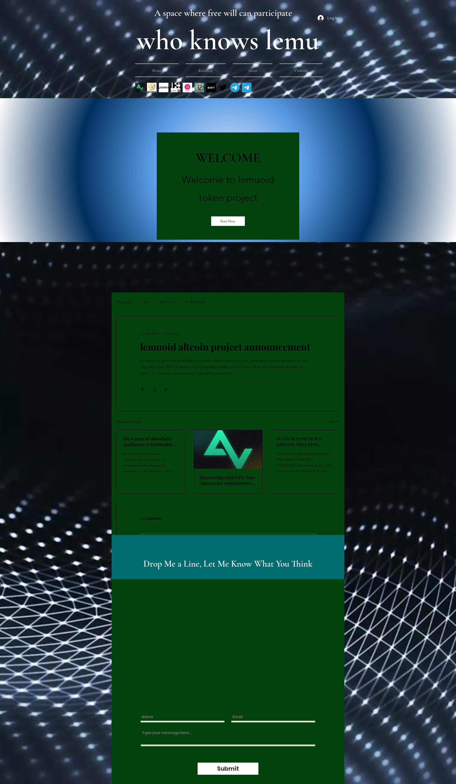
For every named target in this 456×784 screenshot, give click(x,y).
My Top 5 (167, 302)
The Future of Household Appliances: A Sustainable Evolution (147, 441)
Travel (145, 302)
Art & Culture (195, 302)
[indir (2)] (187, 87)
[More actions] (313, 333)
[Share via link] (165, 389)
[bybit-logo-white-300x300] (211, 87)
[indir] (152, 87)
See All (334, 421)
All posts (123, 302)
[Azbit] (140, 87)
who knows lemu (228, 40)
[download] (175, 87)
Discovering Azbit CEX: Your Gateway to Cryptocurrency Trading (227, 480)
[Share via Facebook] (142, 389)
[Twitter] (223, 87)
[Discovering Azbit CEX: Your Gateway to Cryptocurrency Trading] (228, 449)
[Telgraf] (235, 87)
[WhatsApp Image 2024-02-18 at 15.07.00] (199, 87)
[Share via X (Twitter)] (154, 389)
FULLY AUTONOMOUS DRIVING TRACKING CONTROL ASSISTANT (299, 441)
